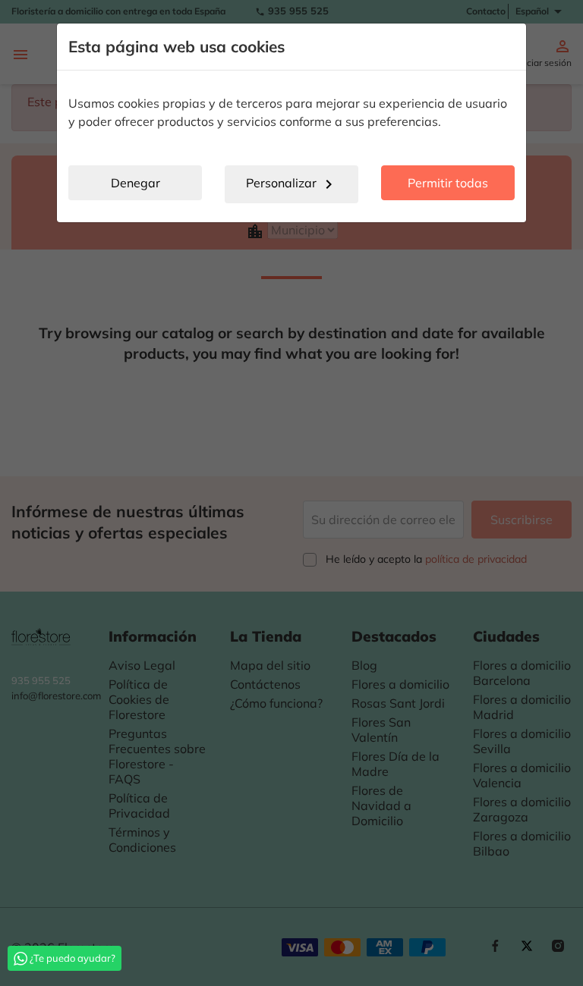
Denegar (135, 182)
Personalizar (292, 184)
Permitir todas (448, 182)
